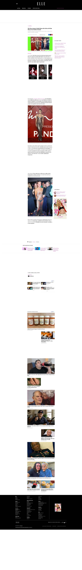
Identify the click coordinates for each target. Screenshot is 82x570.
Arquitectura (40, 501)
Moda (18, 8)
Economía (28, 507)
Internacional (29, 508)
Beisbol (28, 499)
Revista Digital (60, 216)
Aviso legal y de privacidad (46, 523)
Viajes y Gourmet (18, 503)
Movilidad (40, 512)
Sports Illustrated (30, 497)
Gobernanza (40, 511)
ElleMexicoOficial (66, 519)
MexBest (16, 506)
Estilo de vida (36, 8)
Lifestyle (28, 502)
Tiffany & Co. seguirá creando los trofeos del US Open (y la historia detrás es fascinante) (59, 56)
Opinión (39, 506)
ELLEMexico (61, 519)
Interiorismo (40, 502)
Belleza (24, 8)
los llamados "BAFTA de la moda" (39, 98)
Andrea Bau (30, 274)
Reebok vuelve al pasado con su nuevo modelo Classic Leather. (61, 195)
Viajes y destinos (18, 508)
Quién (16, 498)
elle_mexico (63, 519)
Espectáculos (17, 499)
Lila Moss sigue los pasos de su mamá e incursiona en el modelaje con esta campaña (56, 250)
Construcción (40, 499)
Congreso (40, 493)
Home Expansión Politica (31, 506)
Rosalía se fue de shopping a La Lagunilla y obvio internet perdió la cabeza (60, 47)
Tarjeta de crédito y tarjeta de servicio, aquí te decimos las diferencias (61, 192)
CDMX (39, 494)
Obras (39, 498)
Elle (16, 493)
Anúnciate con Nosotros (61, 523)
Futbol (28, 498)
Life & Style (17, 513)
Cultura (16, 504)
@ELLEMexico (31, 276)
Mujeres (28, 511)
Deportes (28, 493)
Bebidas (16, 507)
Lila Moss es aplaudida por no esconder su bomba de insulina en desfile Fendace (43, 249)
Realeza (16, 500)
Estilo (16, 514)
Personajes (17, 509)
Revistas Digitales (60, 8)
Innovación (40, 514)
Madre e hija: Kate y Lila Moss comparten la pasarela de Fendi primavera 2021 (31, 249)
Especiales (40, 507)
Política (28, 514)
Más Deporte (29, 501)
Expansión (28, 505)
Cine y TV (28, 494)
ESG (39, 509)
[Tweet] (50, 34)
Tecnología (29, 509)
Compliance (54, 523)
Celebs (29, 8)
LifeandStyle (29, 512)
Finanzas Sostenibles (41, 513)
